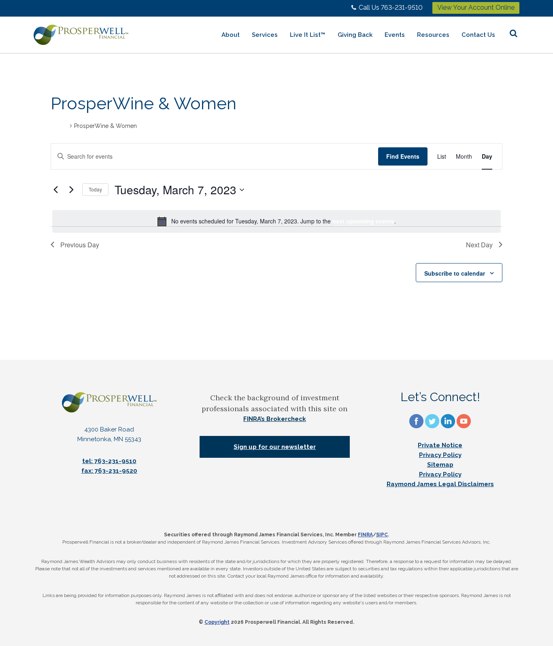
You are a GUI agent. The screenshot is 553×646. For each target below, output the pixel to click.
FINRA (365, 535)
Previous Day (79, 244)
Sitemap (440, 464)
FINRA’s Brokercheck (274, 419)
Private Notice (440, 445)
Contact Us (478, 34)
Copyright (217, 622)
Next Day (479, 244)
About (230, 34)
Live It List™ (307, 34)
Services (265, 34)
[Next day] (71, 190)
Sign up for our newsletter (275, 446)
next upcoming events (363, 221)
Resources (433, 34)
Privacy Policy (440, 455)
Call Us (391, 7)
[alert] (276, 221)
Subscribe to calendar (454, 273)
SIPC (382, 535)
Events (395, 34)
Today (95, 189)
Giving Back (355, 34)
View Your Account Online (476, 7)
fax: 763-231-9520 (109, 470)
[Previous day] (55, 190)
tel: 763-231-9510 (109, 461)
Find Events (402, 156)
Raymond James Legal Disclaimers (440, 484)
